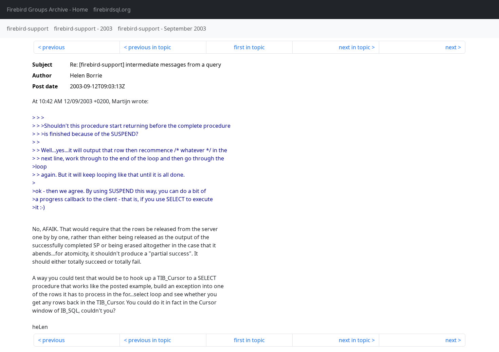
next (451, 47)
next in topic (354, 47)
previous (53, 47)
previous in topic (149, 47)
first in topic (249, 47)
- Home (47, 9)
